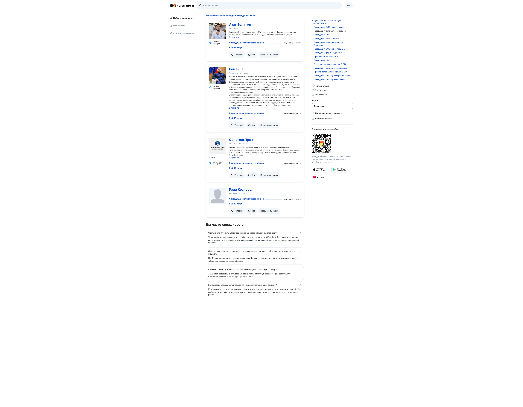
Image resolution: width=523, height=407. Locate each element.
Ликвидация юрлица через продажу (330, 68)
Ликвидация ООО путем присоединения (333, 75)
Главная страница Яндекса (171, 5)
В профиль (234, 37)
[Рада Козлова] (217, 196)
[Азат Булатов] (217, 31)
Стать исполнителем (183, 33)
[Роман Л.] (217, 75)
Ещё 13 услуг (235, 47)
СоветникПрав (241, 140)
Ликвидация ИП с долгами (326, 38)
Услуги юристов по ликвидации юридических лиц (326, 21)
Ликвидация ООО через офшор (328, 27)
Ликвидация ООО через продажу (329, 49)
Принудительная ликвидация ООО (330, 72)
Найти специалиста (182, 18)
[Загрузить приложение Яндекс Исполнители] (332, 143)
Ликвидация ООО (322, 35)
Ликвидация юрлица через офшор (246, 43)
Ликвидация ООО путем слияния (329, 79)
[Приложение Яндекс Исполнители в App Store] (320, 169)
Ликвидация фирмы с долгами (328, 52)
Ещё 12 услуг (235, 204)
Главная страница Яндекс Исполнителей (182, 5)
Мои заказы (179, 26)
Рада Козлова (240, 189)
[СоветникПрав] (217, 146)
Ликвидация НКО (322, 60)
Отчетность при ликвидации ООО (330, 64)
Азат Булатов (240, 24)
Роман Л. (236, 69)
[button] (237, 55)
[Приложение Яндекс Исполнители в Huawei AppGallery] (320, 177)
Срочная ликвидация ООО (326, 56)
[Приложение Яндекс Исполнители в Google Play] (340, 169)
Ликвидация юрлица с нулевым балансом (328, 43)
